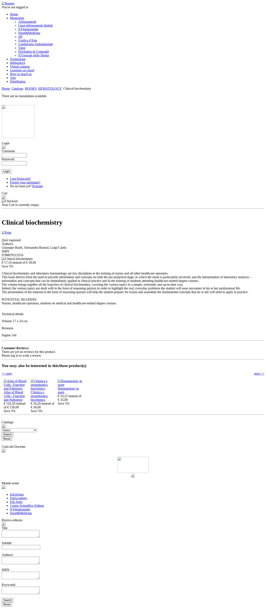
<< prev (7, 373)
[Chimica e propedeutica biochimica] (43, 388)
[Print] (6, 231)
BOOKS (31, 88)
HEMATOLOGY (50, 88)
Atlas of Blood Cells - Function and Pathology (14, 395)
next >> (259, 373)
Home (6, 88)
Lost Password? (20, 178)
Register (37, 186)
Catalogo (17, 88)
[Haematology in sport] (70, 385)
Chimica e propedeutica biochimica (39, 395)
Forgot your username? (25, 182)
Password (8, 159)
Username (8, 151)
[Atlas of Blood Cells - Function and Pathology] (16, 388)
